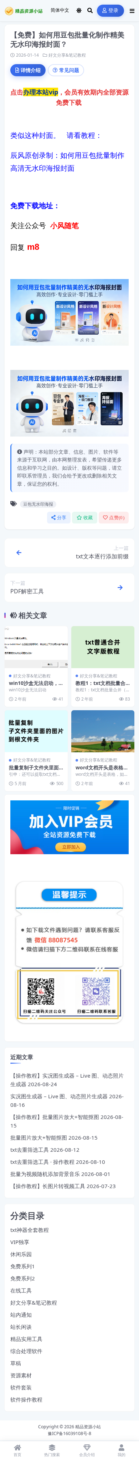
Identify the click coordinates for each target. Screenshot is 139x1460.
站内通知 (21, 1314)
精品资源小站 (88, 1427)
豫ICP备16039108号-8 (69, 1433)
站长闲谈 (21, 1326)
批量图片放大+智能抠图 (38, 1137)
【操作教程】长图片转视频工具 (47, 1186)
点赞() (116, 517)
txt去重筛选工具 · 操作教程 (42, 1161)
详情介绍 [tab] (31, 70)
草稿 (15, 1363)
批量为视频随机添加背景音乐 (45, 1173)
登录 (113, 10)
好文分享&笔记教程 (67, 55)
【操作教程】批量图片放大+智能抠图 (54, 1116)
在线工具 (21, 1290)
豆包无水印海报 (38, 504)
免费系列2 (22, 1278)
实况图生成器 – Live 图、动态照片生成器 (59, 1096)
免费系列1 (22, 1266)
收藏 (88, 517)
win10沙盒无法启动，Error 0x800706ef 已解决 (36, 686)
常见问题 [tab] (69, 70)
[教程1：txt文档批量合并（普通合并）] (102, 647)
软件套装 (21, 1387)
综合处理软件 (26, 1351)
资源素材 (21, 1375)
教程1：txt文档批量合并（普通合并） (100, 686)
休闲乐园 (21, 1254)
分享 (62, 517)
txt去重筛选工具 (29, 1149)
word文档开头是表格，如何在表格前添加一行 (102, 770)
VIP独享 (19, 1241)
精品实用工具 (26, 1338)
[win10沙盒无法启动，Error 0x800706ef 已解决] (36, 647)
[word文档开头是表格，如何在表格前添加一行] (102, 731)
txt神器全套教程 (29, 1229)
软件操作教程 (26, 1399)
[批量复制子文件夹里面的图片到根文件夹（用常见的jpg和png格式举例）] (36, 731)
